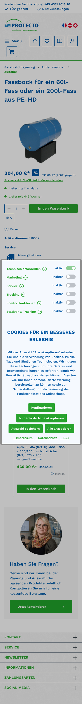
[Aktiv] (71, 268)
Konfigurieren (41, 407)
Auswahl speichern (25, 428)
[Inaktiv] (71, 277)
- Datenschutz (46, 438)
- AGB (64, 438)
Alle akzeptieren (59, 428)
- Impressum (23, 438)
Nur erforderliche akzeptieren (41, 418)
